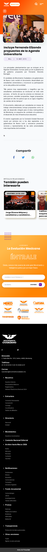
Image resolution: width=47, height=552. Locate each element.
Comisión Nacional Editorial (16, 440)
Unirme (33, 284)
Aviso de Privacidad (23, 550)
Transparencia (11, 526)
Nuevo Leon (15, 4)
